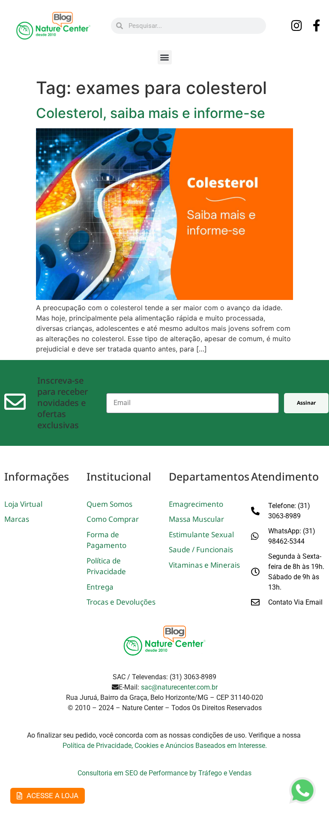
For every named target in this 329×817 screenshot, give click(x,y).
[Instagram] (296, 25)
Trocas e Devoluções (121, 602)
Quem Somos (109, 504)
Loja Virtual (23, 504)
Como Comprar (113, 519)
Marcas (16, 519)
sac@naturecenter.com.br (179, 687)
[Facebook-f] (316, 25)
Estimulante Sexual (201, 534)
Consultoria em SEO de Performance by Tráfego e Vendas (164, 773)
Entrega (100, 587)
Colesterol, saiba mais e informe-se (150, 113)
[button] (165, 57)
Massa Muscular (196, 519)
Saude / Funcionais (201, 549)
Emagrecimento (196, 504)
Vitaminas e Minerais (204, 565)
